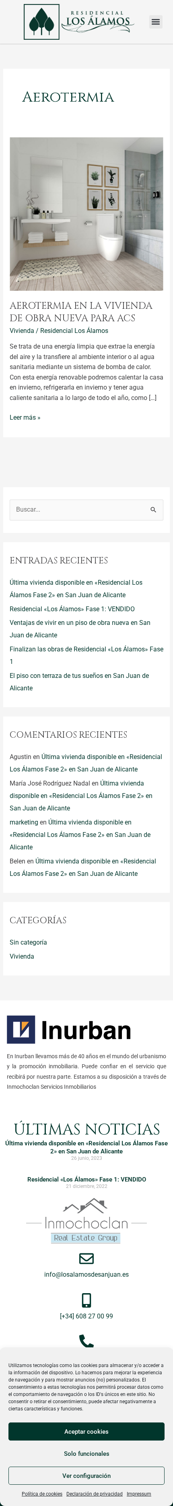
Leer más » (25, 417)
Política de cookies (42, 1494)
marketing (24, 822)
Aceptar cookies (86, 1431)
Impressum (139, 1494)
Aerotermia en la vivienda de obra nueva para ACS (81, 312)
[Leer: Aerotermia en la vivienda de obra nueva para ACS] (86, 213)
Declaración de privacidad (94, 1494)
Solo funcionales (86, 1453)
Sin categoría (28, 942)
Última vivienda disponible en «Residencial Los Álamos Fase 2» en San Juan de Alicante (81, 796)
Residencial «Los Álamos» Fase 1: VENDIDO (72, 609)
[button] (156, 22)
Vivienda (22, 331)
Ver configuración (86, 1475)
